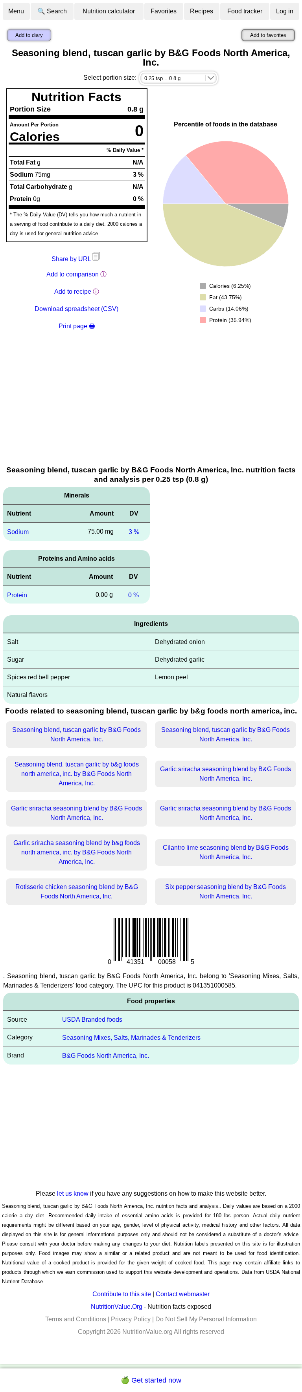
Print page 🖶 (77, 326)
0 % (133, 594)
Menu (16, 11)
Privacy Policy (131, 1319)
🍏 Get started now (151, 1380)
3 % (134, 532)
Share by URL (72, 259)
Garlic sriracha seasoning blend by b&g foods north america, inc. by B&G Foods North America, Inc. (76, 852)
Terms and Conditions (75, 1319)
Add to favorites (268, 35)
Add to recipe (72, 291)
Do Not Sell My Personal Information (206, 1319)
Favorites (164, 11)
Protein (17, 594)
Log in (284, 11)
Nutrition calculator (109, 11)
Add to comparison (72, 274)
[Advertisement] (151, 406)
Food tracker (244, 11)
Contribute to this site (121, 1294)
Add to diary (29, 35)
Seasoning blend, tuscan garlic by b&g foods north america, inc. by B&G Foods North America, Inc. (77, 774)
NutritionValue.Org (116, 1306)
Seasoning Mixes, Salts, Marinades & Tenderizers (131, 1037)
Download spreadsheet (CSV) (76, 308)
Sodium (18, 532)
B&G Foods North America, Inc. (105, 1055)
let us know (72, 1193)
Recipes (201, 11)
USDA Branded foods (92, 1019)
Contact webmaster (183, 1294)
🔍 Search (52, 11)
